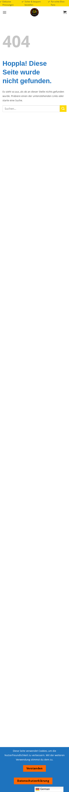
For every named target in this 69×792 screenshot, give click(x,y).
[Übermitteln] (63, 108)
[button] (5, 12)
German (45, 789)
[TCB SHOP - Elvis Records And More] (34, 12)
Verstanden (34, 768)
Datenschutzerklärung (33, 781)
